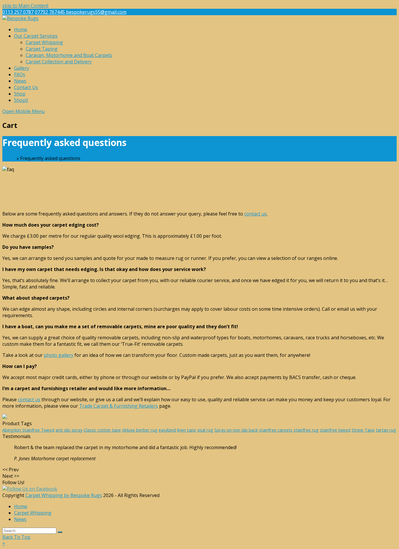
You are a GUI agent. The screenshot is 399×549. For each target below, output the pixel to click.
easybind (167, 430)
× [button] (3, 543)
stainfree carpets (275, 430)
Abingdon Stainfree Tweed (28, 430)
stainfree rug (306, 430)
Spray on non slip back (236, 430)
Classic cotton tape (102, 430)
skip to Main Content (25, 5)
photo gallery (58, 355)
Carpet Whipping (32, 513)
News (20, 519)
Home (8, 158)
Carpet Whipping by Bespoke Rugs (63, 495)
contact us (255, 214)
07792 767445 (50, 12)
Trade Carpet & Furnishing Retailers (118, 406)
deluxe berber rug (139, 430)
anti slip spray (68, 430)
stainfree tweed (335, 430)
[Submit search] (60, 532)
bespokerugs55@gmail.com (96, 12)
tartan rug (386, 430)
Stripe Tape (363, 430)
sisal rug (205, 430)
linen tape (186, 430)
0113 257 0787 (18, 12)
